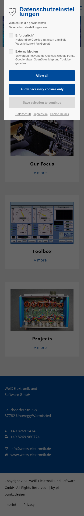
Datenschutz (23, 114)
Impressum (41, 114)
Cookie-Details (59, 114)
